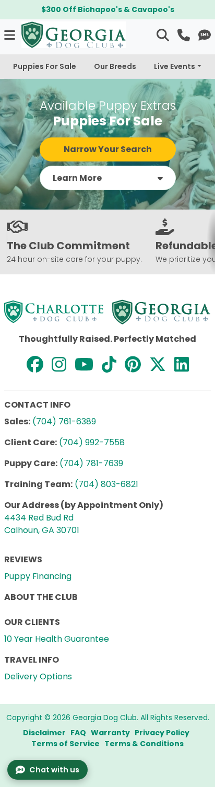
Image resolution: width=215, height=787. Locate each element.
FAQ (78, 732)
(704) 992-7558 (92, 442)
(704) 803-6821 (106, 484)
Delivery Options (38, 676)
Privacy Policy (162, 732)
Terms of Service (65, 743)
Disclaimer (44, 732)
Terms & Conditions (144, 743)
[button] (10, 34)
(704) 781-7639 (91, 463)
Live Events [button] (174, 66)
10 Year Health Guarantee (56, 639)
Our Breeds (115, 66)
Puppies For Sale (44, 66)
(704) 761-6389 (64, 421)
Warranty (110, 732)
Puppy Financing (37, 576)
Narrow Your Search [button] (108, 149)
